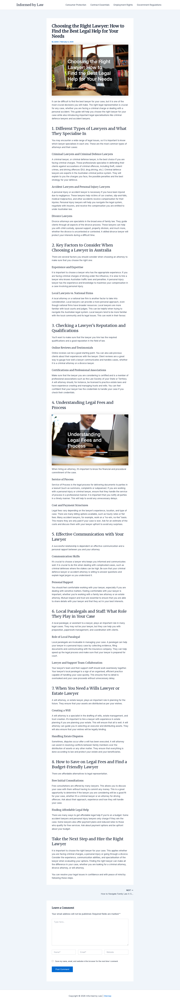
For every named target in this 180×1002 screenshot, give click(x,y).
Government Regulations (149, 5)
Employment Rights (123, 5)
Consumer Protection (76, 5)
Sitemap (107, 996)
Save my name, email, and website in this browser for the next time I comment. (86, 961)
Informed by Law (30, 5)
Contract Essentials (99, 5)
